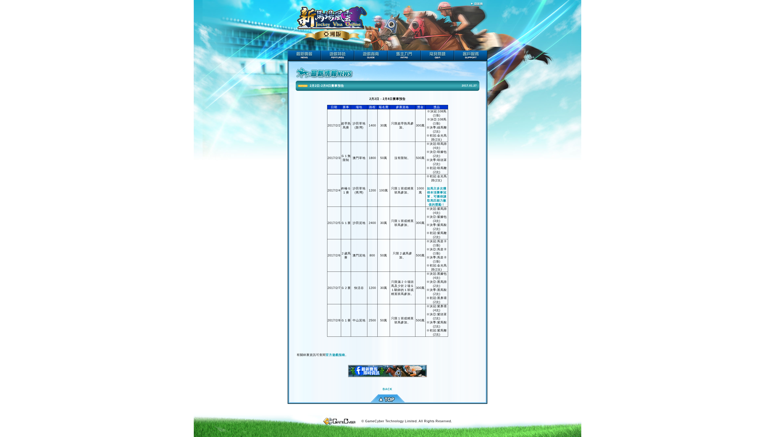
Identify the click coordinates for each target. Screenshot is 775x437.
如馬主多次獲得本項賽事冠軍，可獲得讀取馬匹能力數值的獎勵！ (436, 196)
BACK (387, 389)
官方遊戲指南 (335, 354)
